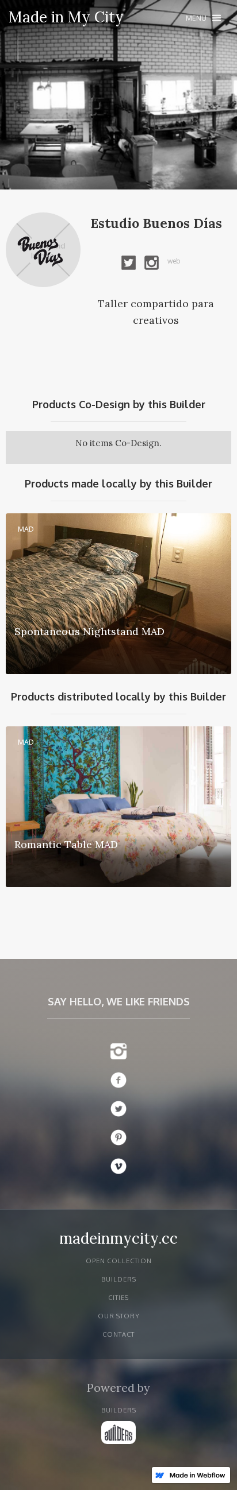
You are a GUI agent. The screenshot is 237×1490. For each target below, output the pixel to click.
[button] (203, 18)
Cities (118, 1298)
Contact (118, 1334)
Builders (118, 1279)
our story (119, 1316)
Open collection (119, 1261)
